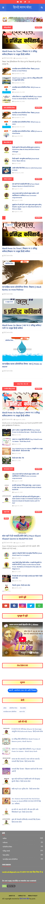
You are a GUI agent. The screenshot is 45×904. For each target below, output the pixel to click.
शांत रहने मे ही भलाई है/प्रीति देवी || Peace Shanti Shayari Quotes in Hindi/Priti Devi (25, 185)
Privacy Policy (32, 896)
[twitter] (25, 2)
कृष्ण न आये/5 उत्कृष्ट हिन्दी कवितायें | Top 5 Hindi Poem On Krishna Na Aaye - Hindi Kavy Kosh (26, 431)
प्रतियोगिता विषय (9, 263)
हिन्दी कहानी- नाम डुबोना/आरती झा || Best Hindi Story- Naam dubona (25, 160)
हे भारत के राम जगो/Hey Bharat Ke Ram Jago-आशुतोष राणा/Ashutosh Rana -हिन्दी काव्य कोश (27, 730)
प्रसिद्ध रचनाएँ (23, 851)
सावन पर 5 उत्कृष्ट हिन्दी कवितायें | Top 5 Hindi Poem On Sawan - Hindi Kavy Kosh (27, 440)
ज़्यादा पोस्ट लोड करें (22, 384)
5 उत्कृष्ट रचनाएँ (9, 225)
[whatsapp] (39, 606)
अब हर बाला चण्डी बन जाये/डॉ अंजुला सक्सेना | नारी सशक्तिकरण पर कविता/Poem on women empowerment (25, 195)
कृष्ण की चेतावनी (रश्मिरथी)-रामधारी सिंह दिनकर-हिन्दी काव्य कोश (26, 820)
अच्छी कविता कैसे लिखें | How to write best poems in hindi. (27, 169)
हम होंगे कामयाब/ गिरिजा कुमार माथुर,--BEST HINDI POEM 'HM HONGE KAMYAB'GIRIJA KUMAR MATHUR (26, 487)
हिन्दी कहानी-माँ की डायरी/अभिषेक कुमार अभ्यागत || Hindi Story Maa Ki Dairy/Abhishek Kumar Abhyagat (26, 149)
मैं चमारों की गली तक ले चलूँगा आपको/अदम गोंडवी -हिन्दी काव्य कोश (27, 577)
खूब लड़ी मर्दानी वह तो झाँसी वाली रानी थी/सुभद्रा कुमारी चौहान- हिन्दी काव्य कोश (26, 780)
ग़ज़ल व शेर (22, 711)
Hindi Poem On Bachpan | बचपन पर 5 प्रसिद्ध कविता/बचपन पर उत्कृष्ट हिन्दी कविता (21, 414)
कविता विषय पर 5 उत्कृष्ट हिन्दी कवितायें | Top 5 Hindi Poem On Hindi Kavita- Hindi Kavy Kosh (27, 98)
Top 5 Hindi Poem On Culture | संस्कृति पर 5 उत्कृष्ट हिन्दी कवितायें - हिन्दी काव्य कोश (27, 450)
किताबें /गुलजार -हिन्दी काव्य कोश (21, 585)
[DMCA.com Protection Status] (8, 887)
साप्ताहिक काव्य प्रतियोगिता (9, 711)
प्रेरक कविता (23, 708)
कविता (4, 708)
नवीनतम (23, 842)
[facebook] (21, 2)
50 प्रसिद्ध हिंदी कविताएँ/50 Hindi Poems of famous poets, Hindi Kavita (26, 740)
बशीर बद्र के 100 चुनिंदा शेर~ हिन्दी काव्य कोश (25, 789)
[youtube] (17, 2)
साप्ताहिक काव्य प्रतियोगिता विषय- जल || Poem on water (26, 88)
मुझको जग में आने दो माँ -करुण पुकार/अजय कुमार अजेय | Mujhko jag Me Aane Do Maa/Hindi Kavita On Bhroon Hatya (27, 207)
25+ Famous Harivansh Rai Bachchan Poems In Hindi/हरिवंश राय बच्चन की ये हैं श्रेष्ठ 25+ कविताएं (26, 801)
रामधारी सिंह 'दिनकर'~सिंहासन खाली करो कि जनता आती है (27, 770)
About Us (12, 896)
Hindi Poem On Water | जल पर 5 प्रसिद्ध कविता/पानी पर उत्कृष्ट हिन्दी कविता (27, 79)
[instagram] (29, 2)
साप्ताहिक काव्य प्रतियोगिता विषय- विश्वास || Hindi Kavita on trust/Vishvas (25, 70)
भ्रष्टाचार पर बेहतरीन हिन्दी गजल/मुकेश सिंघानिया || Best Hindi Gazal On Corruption (27, 554)
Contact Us (21, 896)
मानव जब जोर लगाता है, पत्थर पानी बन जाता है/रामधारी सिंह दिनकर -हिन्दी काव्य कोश (26, 760)
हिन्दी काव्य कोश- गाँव (18, 458)
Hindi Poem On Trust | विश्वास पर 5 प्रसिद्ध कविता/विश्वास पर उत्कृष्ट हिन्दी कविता (19, 53)
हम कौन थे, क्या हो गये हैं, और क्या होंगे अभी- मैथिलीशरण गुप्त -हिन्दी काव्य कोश (25, 810)
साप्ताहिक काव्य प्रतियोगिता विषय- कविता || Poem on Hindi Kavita (27, 132)
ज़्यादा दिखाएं (38, 27)
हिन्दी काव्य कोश (8, 255)
